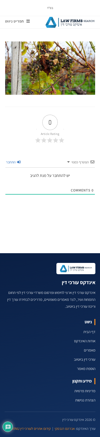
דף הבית (89, 331)
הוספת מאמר (86, 368)
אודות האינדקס (84, 340)
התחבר (11, 162)
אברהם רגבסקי (65, 428)
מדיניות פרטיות (84, 390)
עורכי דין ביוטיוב (84, 359)
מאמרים (89, 350)
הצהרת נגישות (85, 400)
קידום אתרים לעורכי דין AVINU (30, 428)
